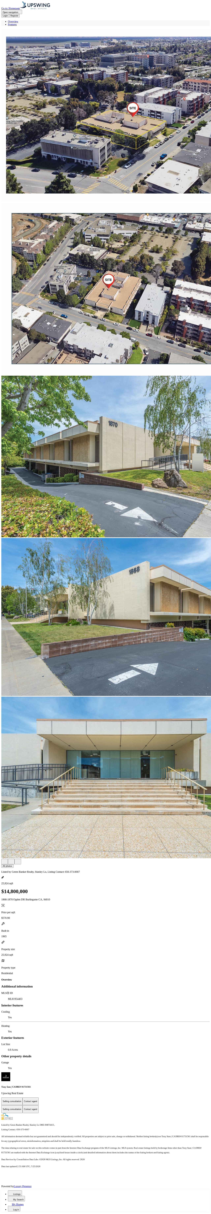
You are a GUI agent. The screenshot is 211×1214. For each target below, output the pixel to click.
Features (12, 24)
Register (14, 15)
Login (5, 15)
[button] (105, 115)
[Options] (4, 861)
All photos (7, 866)
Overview (13, 21)
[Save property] (11, 861)
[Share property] (18, 861)
